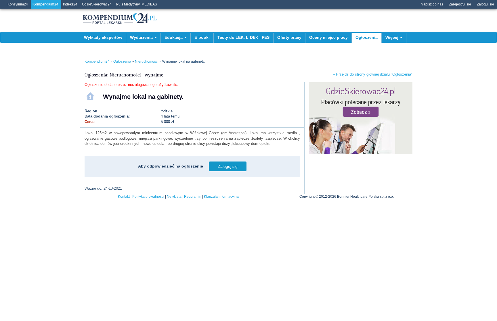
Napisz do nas (432, 4)
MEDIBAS (149, 4)
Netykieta (174, 197)
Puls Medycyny (128, 4)
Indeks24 (70, 4)
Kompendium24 (45, 4)
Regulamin (192, 197)
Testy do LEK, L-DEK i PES (243, 37)
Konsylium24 (17, 4)
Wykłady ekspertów (103, 37)
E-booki (202, 37)
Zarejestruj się (460, 4)
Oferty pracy (289, 37)
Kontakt (124, 197)
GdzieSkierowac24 (97, 4)
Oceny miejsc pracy (328, 37)
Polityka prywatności (148, 197)
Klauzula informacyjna (221, 197)
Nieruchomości (146, 61)
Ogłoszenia (366, 37)
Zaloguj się (485, 4)
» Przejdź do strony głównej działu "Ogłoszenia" (372, 74)
